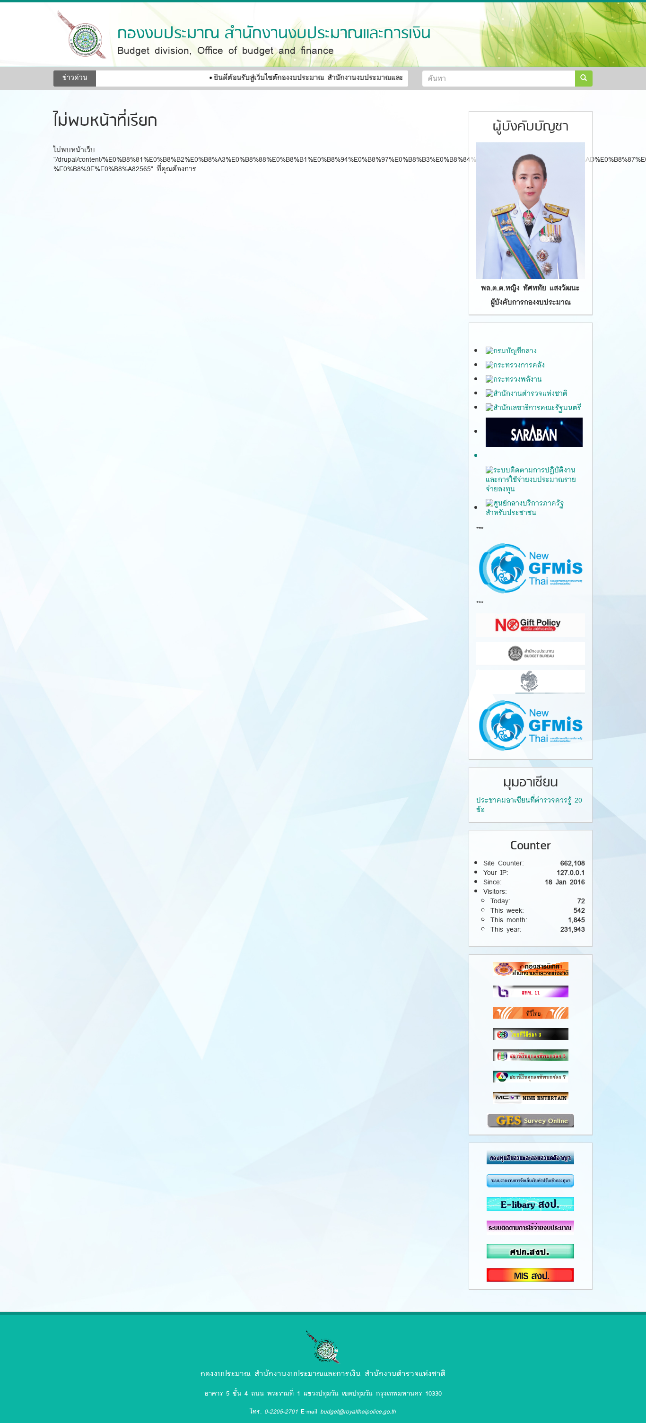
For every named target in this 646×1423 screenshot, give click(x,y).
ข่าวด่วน (74, 77)
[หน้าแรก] (81, 34)
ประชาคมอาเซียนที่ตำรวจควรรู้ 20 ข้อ (529, 805)
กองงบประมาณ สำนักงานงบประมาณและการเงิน (274, 33)
